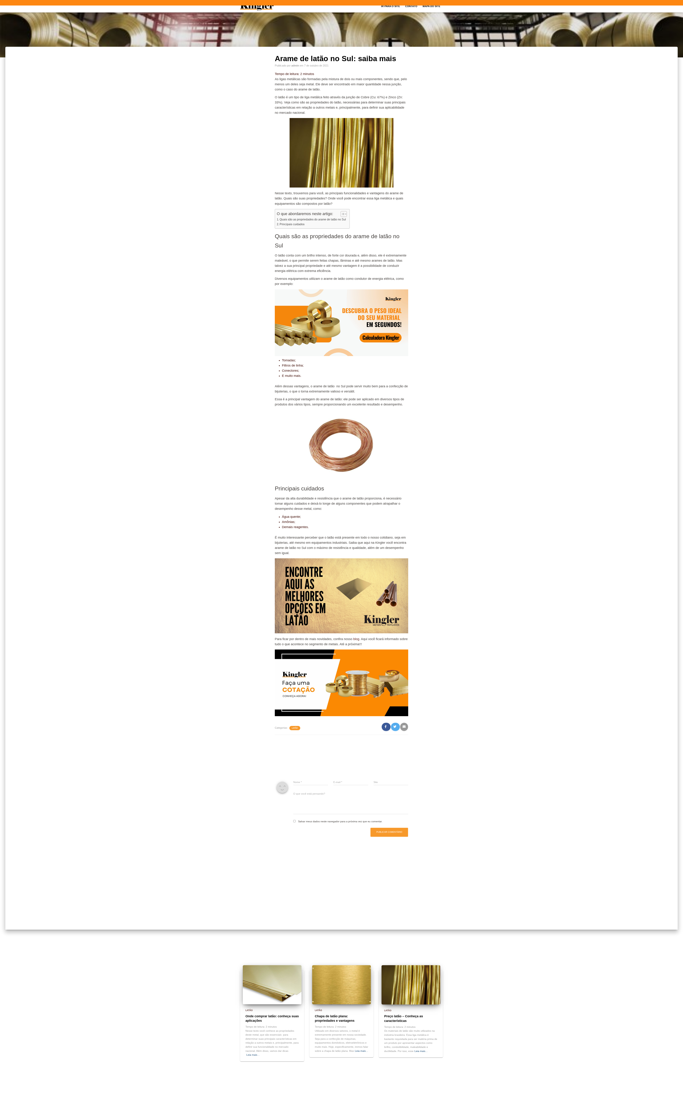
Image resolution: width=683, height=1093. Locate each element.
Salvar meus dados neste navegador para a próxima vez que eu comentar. (340, 821)
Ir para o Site (390, 6)
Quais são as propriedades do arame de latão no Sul (313, 219)
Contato (411, 6)
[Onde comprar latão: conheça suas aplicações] (272, 984)
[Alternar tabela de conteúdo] (342, 214)
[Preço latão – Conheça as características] (411, 984)
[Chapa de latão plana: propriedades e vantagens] (341, 984)
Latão (295, 728)
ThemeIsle (437, 1089)
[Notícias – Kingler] (257, 6)
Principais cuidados (292, 224)
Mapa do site (431, 6)
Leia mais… (253, 1054)
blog (356, 639)
